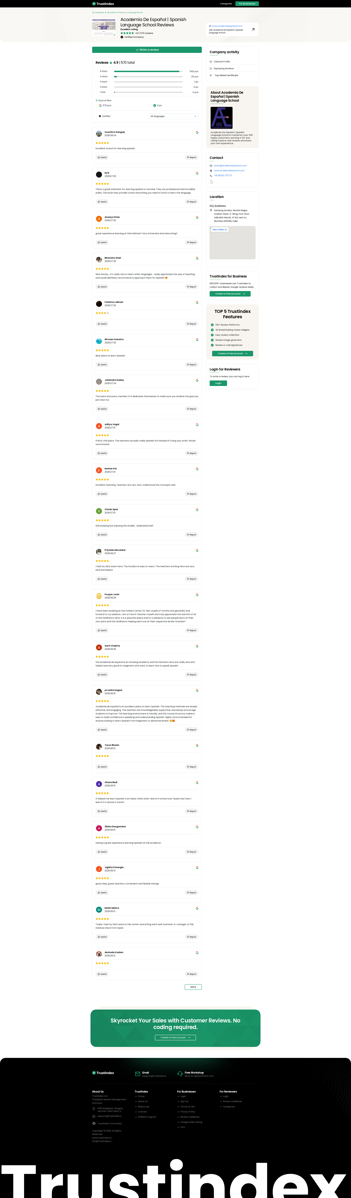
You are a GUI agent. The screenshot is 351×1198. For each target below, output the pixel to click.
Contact (142, 1111)
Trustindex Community (109, 1123)
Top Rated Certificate (226, 75)
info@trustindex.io (101, 1141)
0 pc (159, 105)
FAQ (182, 1127)
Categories (226, 3)
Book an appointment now (199, 1076)
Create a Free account (227, 293)
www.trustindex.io (101, 1137)
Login (218, 383)
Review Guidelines (189, 1116)
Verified (106, 116)
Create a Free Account (173, 1037)
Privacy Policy (187, 1111)
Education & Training (116, 12)
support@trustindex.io (154, 1076)
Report (192, 157)
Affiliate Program (147, 1116)
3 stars (103, 81)
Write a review (149, 50)
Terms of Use (187, 1106)
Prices (141, 1096)
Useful (103, 157)
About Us (143, 1101)
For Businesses (247, 3)
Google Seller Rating (191, 1122)
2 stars (103, 87)
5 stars (103, 71)
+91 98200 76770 (223, 175)
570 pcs (107, 105)
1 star (103, 92)
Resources (143, 1106)
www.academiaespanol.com (229, 170)
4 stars (103, 76)
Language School (135, 12)
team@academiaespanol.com (230, 165)
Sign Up (184, 1101)
